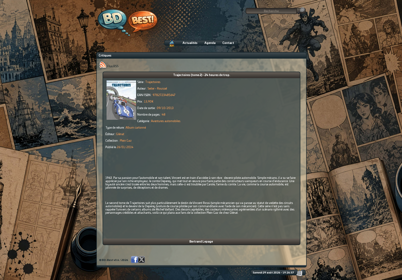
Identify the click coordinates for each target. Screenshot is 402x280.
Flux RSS (112, 66)
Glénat (120, 134)
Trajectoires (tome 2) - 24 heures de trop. (201, 75)
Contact (228, 43)
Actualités (190, 43)
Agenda (209, 43)
